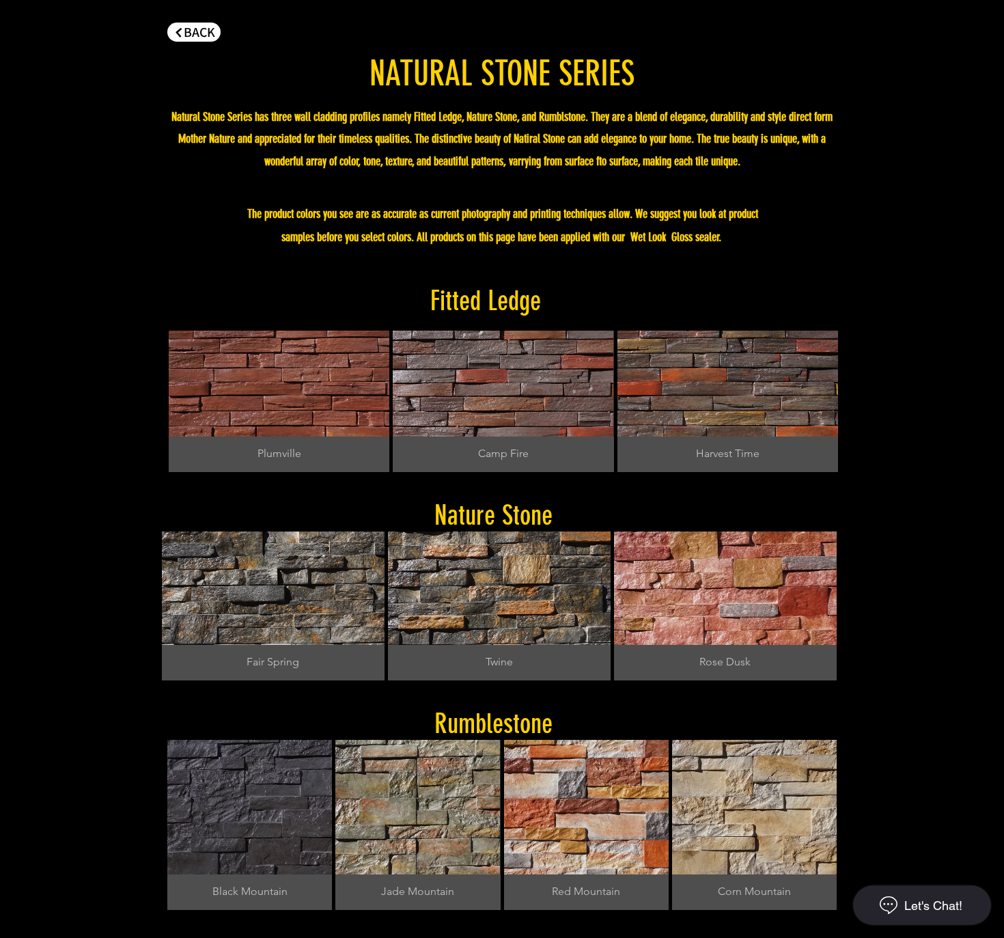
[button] (279, 401)
